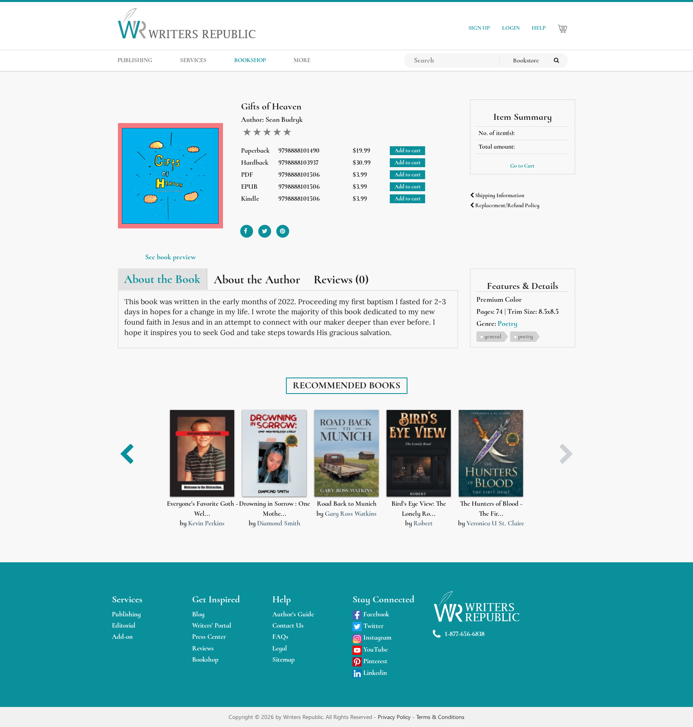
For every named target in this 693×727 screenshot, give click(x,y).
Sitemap (283, 659)
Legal (279, 648)
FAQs (280, 636)
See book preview (170, 256)
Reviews (203, 648)
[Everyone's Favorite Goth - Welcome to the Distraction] (202, 453)
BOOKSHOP (250, 60)
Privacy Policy (395, 716)
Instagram (376, 637)
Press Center (209, 636)
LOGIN (511, 27)
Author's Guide (293, 614)
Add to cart (408, 150)
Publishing (126, 614)
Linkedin (374, 672)
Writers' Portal (211, 625)
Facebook (375, 614)
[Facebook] (246, 228)
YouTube (375, 649)
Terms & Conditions (440, 716)
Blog (198, 614)
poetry (525, 336)
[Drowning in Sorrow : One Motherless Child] (274, 453)
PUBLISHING (135, 60)
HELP (539, 27)
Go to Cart (522, 165)
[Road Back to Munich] (346, 453)
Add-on (122, 636)
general (492, 336)
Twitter (372, 626)
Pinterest (374, 661)
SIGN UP (479, 27)
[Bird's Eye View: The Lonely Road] (419, 453)
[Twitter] (264, 228)
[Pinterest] (282, 228)
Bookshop (205, 659)
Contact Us (288, 625)
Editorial (124, 625)
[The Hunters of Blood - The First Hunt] (491, 453)
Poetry (507, 323)
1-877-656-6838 (464, 634)
